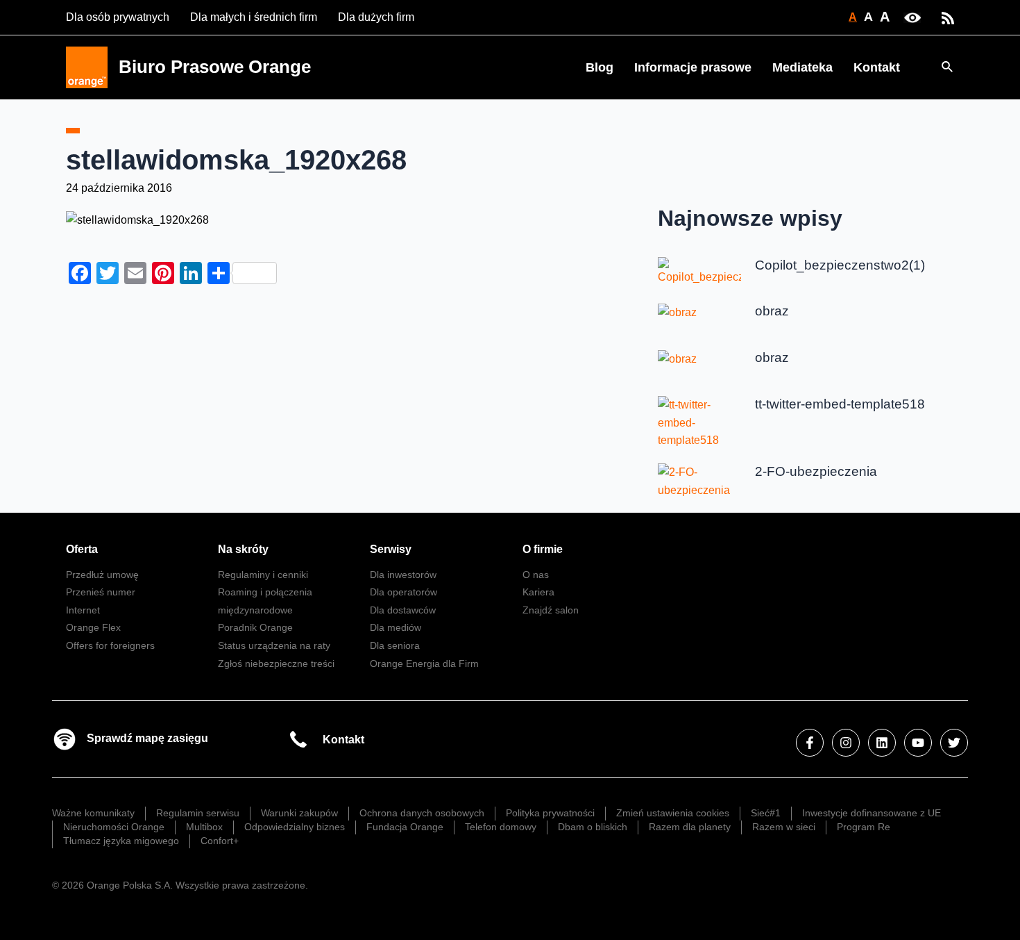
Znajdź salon (550, 610)
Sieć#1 (766, 812)
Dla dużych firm (376, 17)
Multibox (204, 826)
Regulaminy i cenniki (263, 574)
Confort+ (220, 840)
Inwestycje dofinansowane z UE (871, 812)
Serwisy (390, 549)
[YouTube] (918, 743)
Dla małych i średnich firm (253, 17)
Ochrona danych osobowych (421, 812)
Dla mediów (395, 627)
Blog (599, 67)
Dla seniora (395, 645)
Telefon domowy (500, 826)
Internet (83, 610)
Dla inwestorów (403, 574)
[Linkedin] (882, 743)
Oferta (82, 549)
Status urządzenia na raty (274, 645)
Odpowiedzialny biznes (294, 826)
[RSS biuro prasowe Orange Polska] (948, 17)
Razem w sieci (783, 826)
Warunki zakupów (299, 812)
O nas (535, 574)
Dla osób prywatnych (117, 17)
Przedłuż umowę (102, 574)
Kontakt (876, 67)
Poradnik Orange (255, 627)
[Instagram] (846, 743)
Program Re (863, 826)
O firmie (542, 549)
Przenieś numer (100, 591)
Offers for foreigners (110, 645)
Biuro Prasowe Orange (215, 66)
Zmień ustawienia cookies (672, 812)
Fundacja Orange (404, 826)
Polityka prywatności (550, 812)
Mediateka (802, 67)
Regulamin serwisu (197, 812)
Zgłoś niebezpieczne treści (276, 663)
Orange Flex (93, 627)
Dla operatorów (403, 591)
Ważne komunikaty (93, 812)
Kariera (538, 591)
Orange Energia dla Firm (424, 663)
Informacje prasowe (692, 67)
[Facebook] (810, 743)
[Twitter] (954, 743)
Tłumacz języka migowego (121, 840)
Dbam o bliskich (592, 826)
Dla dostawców (403, 610)
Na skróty (243, 549)
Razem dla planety (690, 826)
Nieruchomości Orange (113, 826)
